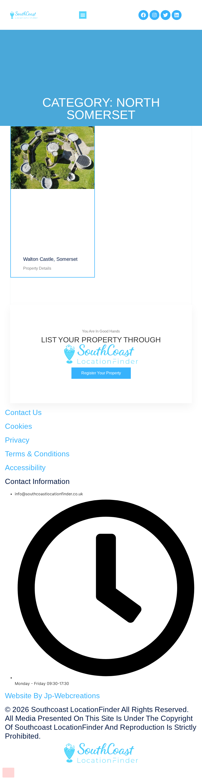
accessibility (25, 468)
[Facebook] (143, 15)
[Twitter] (165, 15)
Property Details (37, 268)
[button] (82, 15)
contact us (23, 412)
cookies (18, 426)
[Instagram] (154, 15)
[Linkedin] (177, 15)
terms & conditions (37, 454)
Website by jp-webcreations (52, 696)
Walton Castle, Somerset (50, 259)
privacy (17, 440)
